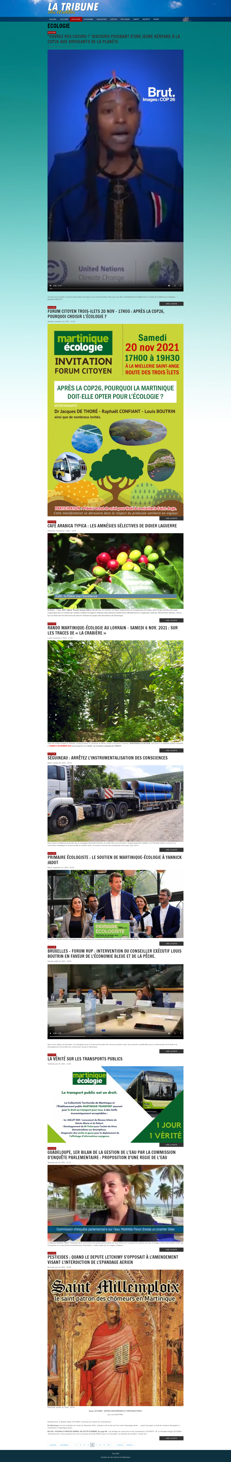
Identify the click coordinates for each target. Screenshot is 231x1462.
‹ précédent (63, 1445)
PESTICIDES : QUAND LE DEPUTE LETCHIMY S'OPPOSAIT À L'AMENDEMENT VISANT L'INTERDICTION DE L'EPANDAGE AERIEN (113, 1259)
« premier (52, 1445)
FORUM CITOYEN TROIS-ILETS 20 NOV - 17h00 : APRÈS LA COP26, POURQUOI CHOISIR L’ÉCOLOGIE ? (106, 314)
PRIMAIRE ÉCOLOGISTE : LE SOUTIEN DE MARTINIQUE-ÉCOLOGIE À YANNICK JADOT (115, 860)
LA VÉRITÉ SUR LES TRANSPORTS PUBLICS (85, 1059)
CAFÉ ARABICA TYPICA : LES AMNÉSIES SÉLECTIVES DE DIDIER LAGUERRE (112, 526)
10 (109, 1445)
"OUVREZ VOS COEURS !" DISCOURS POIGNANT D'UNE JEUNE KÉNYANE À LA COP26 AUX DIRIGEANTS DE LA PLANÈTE (114, 39)
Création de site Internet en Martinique (115, 1457)
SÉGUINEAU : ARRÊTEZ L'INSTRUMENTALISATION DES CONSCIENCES (108, 758)
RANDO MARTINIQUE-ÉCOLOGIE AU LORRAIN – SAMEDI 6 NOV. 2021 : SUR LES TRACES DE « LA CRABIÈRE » (113, 630)
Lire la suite (171, 304)
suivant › (120, 1445)
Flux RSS (115, 1454)
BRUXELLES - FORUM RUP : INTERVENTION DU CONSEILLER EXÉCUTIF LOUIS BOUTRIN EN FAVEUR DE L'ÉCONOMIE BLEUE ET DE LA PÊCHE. (114, 953)
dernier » (130, 1445)
